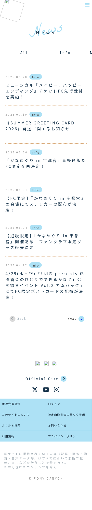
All (24, 52)
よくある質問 (11, 425)
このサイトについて (16, 414)
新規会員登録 (11, 404)
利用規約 (8, 436)
